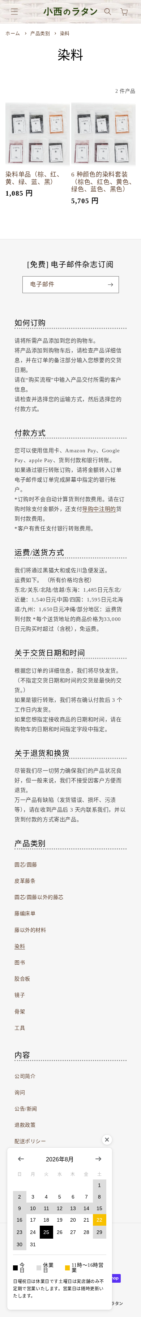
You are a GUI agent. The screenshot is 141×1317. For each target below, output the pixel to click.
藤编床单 (24, 913)
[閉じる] (107, 1140)
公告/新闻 (25, 1109)
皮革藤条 (24, 881)
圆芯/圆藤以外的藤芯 (39, 897)
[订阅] (111, 284)
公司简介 (24, 1076)
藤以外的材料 (30, 930)
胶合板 (22, 979)
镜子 (19, 995)
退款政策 (24, 1125)
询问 (19, 1092)
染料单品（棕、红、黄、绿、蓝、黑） (34, 178)
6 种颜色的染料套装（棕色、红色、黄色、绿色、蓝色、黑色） (103, 182)
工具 (19, 1028)
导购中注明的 (99, 509)
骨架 (19, 1011)
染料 (65, 33)
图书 (19, 962)
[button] (14, 11)
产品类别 (40, 33)
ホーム (12, 33)
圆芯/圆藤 (25, 865)
